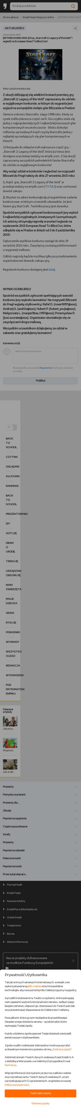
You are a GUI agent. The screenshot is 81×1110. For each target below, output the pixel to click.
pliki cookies (34, 986)
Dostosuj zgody (62, 1049)
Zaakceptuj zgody (40, 1093)
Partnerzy (10, 1065)
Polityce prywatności (17, 1085)
